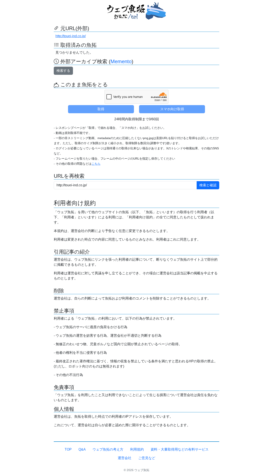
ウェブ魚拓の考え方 (108, 449)
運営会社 (124, 458)
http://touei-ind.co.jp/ (70, 36)
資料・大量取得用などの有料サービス (180, 449)
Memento (121, 61)
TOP (68, 449)
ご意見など (146, 458)
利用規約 (137, 449)
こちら (95, 163)
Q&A (82, 449)
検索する (63, 70)
